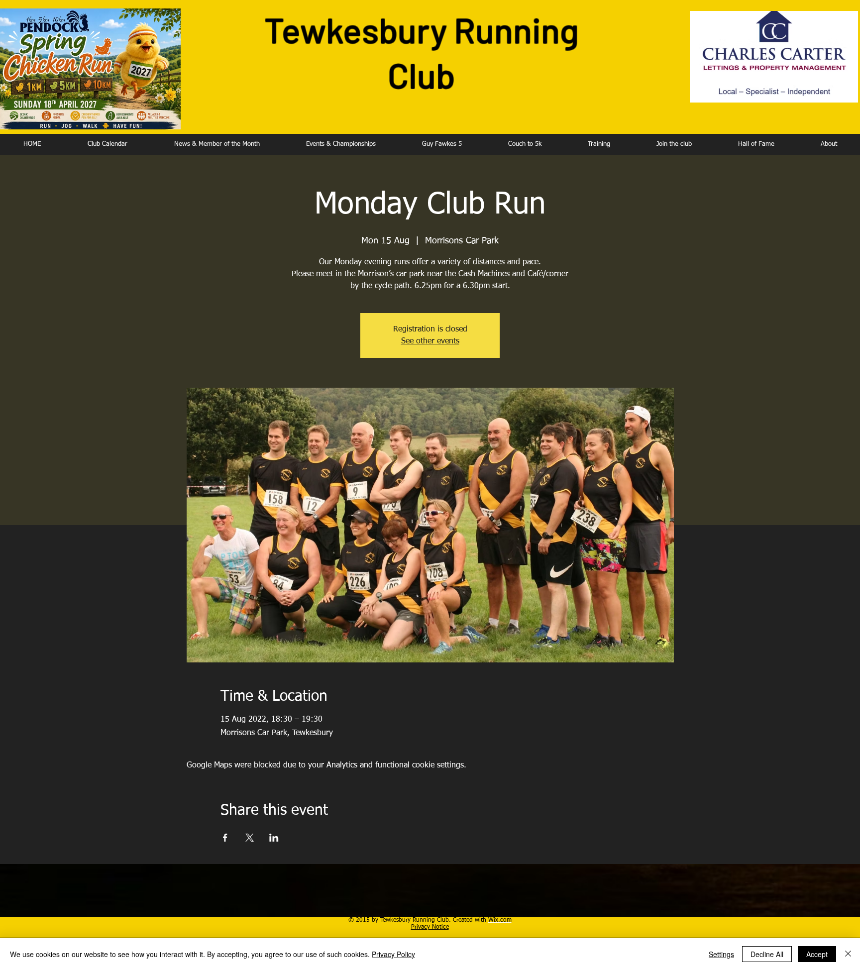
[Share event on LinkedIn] (274, 838)
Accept (817, 954)
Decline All (767, 954)
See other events (430, 341)
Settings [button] (721, 954)
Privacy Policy (393, 954)
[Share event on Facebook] (225, 838)
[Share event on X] (249, 838)
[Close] (848, 954)
